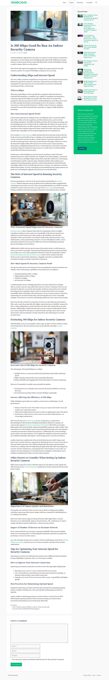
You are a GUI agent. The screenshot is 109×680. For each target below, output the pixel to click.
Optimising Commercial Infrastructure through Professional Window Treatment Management (91, 74)
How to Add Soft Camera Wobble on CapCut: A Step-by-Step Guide (31, 607)
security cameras (30, 467)
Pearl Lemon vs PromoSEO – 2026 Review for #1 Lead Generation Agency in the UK (91, 39)
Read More (82, 148)
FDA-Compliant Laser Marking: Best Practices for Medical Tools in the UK (91, 17)
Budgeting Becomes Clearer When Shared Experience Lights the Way (90, 83)
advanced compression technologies (37, 425)
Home (64, 2)
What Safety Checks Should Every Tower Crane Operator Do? (90, 98)
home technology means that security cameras (26, 255)
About (93, 675)
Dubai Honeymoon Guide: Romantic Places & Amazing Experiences (90, 55)
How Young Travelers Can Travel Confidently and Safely (91, 63)
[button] (96, 2)
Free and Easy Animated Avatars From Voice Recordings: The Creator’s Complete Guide (90, 28)
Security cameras (16, 231)
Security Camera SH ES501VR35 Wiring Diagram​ (26, 609)
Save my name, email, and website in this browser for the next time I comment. (38, 659)
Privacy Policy (87, 675)
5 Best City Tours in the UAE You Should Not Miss (90, 47)
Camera (71, 2)
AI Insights (89, 2)
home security (50, 188)
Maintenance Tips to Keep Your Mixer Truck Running (90, 91)
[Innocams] (19, 2)
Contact (99, 675)
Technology (80, 2)
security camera (25, 135)
